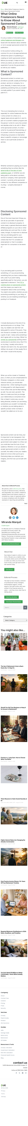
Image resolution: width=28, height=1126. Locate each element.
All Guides (4, 1040)
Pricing (3, 1003)
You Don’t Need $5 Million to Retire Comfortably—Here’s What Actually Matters (11, 974)
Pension (3, 1020)
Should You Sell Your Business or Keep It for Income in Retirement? (13, 708)
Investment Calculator (8, 1050)
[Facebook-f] (16, 1073)
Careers (3, 1001)
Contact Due (5, 998)
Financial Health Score (7, 1055)
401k (2, 1030)
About (3, 996)
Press (2, 1006)
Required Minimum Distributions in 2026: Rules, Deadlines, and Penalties (13, 932)
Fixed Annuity (5, 1018)
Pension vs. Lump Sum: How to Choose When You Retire (13, 758)
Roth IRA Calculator (7, 1053)
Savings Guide (5, 1033)
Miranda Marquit (11, 522)
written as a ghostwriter (9, 339)
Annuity (3, 1015)
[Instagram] (25, 1073)
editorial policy (17, 488)
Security (3, 1008)
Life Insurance (5, 1023)
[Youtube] (22, 1073)
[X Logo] (19, 1073)
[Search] (25, 607)
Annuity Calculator (6, 1048)
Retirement (4, 1038)
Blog (2, 9)
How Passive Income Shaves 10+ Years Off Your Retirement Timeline (13, 882)
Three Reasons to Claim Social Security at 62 (14, 799)
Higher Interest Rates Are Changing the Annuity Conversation (13, 841)
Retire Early (4, 1035)
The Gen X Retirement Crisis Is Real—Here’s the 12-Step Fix (12, 667)
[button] (17, 3)
